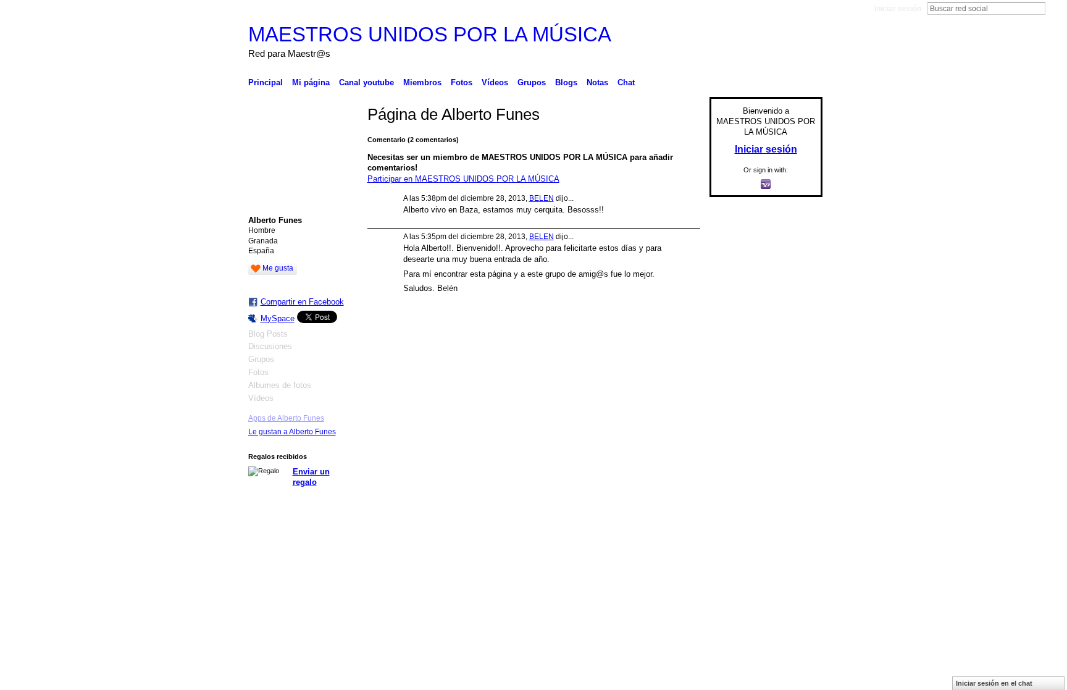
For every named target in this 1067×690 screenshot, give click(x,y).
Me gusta (277, 268)
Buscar (1055, 8)
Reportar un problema (706, 544)
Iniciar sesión (897, 8)
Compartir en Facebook (302, 301)
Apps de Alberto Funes (286, 418)
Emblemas (642, 544)
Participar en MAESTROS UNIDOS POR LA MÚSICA (463, 178)
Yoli (322, 544)
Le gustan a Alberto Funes (292, 431)
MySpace (278, 318)
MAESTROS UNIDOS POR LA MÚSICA (429, 34)
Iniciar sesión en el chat (994, 683)
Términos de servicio (787, 544)
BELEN (541, 198)
